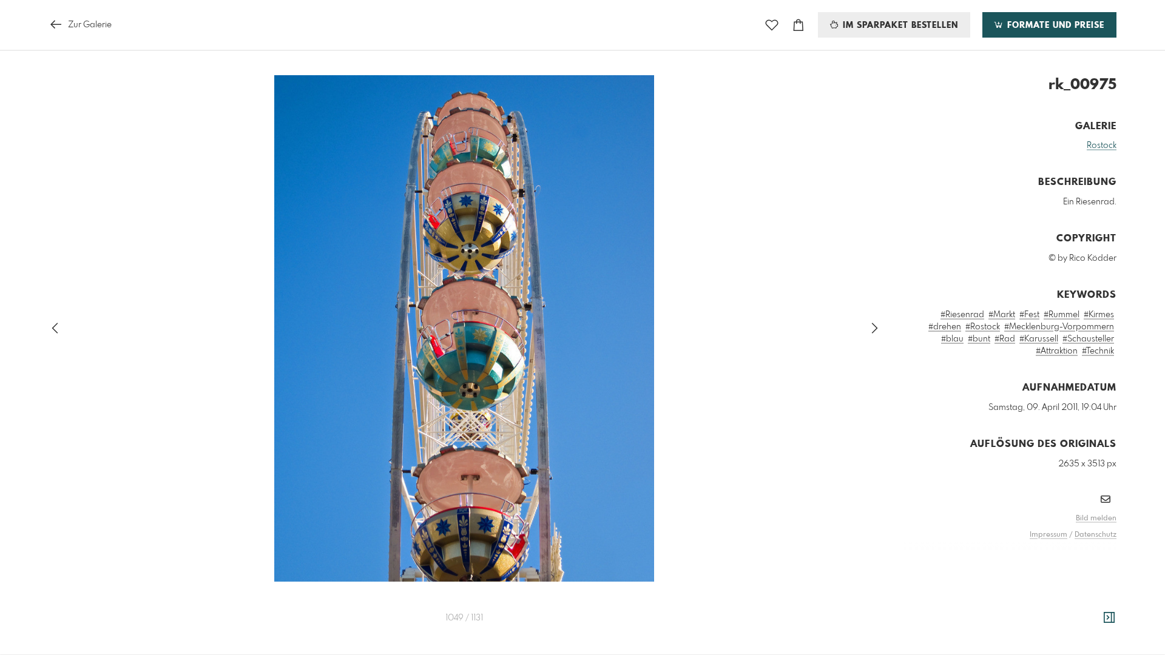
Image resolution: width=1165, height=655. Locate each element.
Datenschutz (1095, 535)
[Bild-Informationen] (1109, 618)
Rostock (1101, 145)
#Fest (1029, 315)
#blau (952, 339)
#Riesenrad (962, 315)
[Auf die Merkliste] (772, 25)
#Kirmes (1099, 315)
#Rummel (1061, 315)
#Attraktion (1057, 351)
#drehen (944, 327)
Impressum (1048, 535)
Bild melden (1096, 518)
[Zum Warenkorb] (798, 25)
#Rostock (982, 327)
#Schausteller (1088, 339)
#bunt (979, 339)
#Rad (1004, 339)
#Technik (1098, 351)
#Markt (1001, 315)
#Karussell (1038, 339)
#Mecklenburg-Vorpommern (1059, 327)
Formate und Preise (1054, 25)
